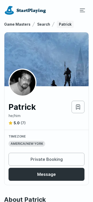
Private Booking (46, 159)
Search (43, 24)
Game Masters (17, 24)
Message (46, 174)
